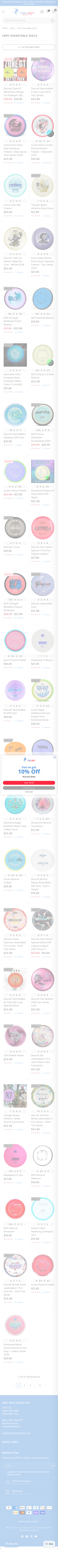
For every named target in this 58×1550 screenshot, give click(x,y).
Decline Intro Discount (29, 788)
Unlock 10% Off (29, 783)
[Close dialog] (54, 757)
